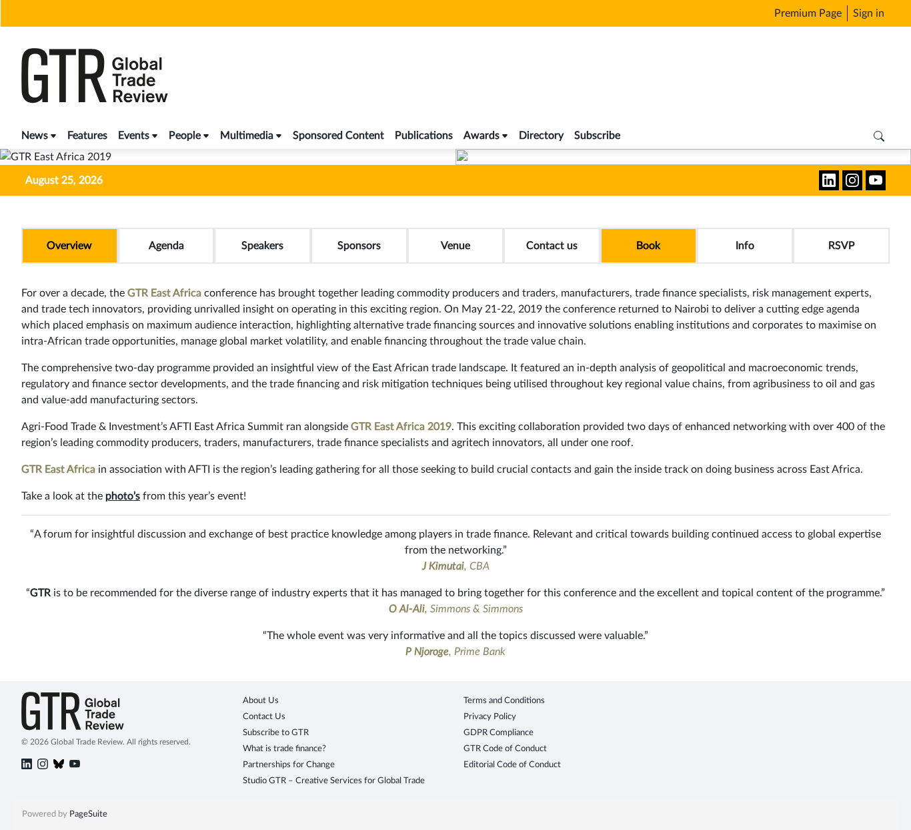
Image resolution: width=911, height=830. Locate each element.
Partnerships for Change (289, 765)
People (185, 135)
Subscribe (597, 135)
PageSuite (88, 814)
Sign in (868, 13)
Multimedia (246, 135)
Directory (541, 135)
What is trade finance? (284, 749)
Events (133, 135)
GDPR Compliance (499, 733)
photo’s (122, 496)
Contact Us (264, 716)
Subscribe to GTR (276, 733)
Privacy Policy (490, 716)
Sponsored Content (338, 135)
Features (87, 135)
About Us (261, 700)
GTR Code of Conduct (505, 749)
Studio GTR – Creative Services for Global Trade (334, 781)
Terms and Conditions (504, 700)
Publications (424, 135)
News (34, 135)
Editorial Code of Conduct (512, 765)
